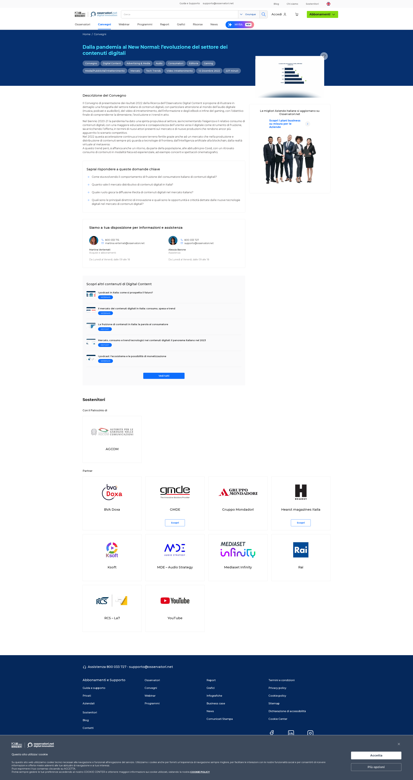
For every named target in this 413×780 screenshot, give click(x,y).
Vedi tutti (164, 375)
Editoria (193, 63)
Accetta (376, 755)
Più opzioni (376, 767)
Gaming (208, 63)
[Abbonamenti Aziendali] (307, 123)
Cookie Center (277, 718)
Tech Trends (153, 70)
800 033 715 (112, 240)
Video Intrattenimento (180, 70)
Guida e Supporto (190, 3)
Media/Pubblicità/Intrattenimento (105, 70)
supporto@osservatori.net (199, 243)
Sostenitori (312, 3)
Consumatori (175, 63)
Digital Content (112, 63)
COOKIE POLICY (200, 771)
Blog (276, 3)
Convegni (100, 34)
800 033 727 (191, 240)
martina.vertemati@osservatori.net (125, 243)
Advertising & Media (138, 63)
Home (87, 34)
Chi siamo (292, 3)
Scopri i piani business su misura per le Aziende (284, 124)
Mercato (135, 70)
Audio (159, 63)
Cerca (263, 14)
